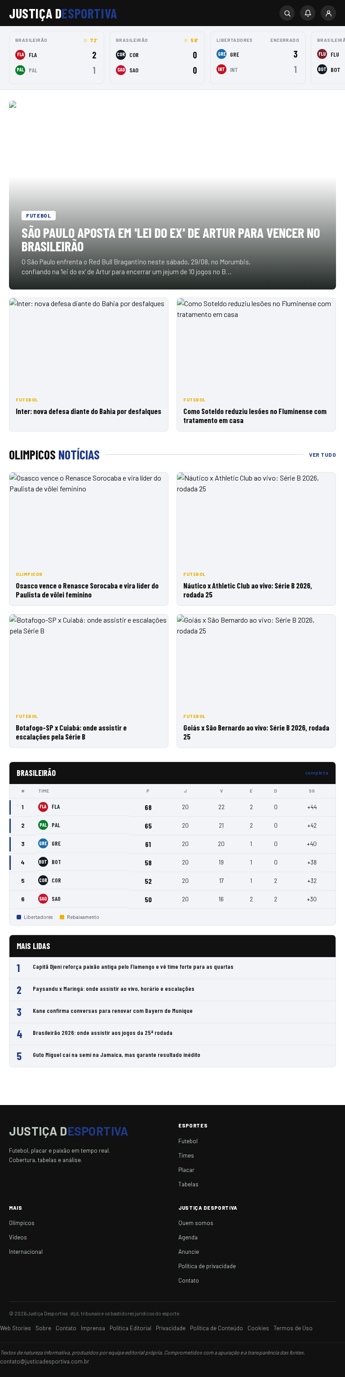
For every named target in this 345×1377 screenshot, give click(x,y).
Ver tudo (322, 454)
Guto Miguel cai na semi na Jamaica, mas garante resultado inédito (116, 1054)
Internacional (26, 1251)
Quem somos (195, 1222)
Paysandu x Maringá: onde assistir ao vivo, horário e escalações (114, 988)
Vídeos (18, 1237)
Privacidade (171, 1328)
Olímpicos (22, 1222)
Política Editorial (130, 1328)
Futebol (188, 1141)
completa (316, 772)
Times (186, 1155)
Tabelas (188, 1184)
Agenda (188, 1237)
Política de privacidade (207, 1266)
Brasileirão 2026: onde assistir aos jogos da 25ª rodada (102, 1032)
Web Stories (15, 1328)
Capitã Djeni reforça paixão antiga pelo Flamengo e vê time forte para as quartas (133, 966)
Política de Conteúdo (216, 1328)
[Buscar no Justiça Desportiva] (287, 13)
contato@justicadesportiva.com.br (44, 1361)
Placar (186, 1169)
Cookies (258, 1328)
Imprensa (93, 1328)
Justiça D (63, 13)
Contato (188, 1280)
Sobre (43, 1328)
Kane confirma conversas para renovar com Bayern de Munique (113, 1010)
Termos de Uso (293, 1328)
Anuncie (188, 1251)
